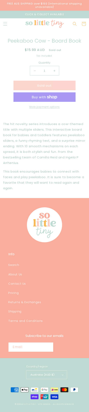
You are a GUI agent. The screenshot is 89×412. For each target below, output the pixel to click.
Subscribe (68, 347)
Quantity (44, 63)
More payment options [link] (44, 107)
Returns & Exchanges (24, 302)
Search (13, 265)
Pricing (13, 293)
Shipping (15, 311)
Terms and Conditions (25, 321)
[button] (5, 23)
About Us (15, 274)
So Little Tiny (28, 404)
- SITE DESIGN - (44, 404)
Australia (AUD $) (42, 375)
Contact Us (17, 284)
